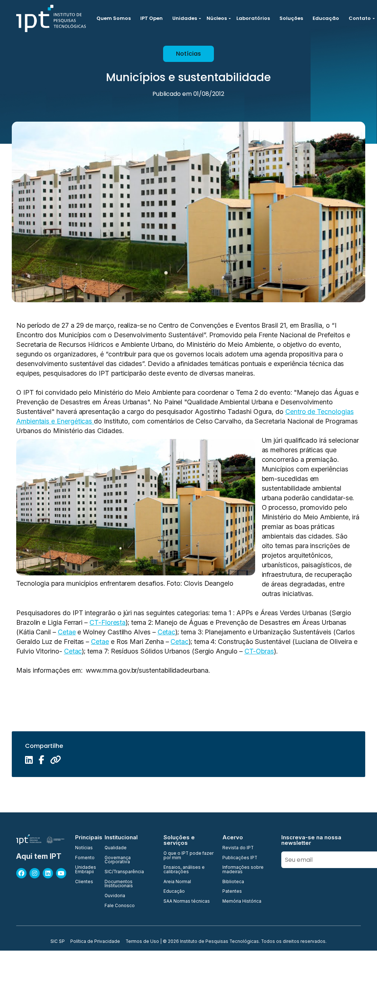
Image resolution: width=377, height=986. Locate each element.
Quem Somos (113, 18)
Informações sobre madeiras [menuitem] (243, 869)
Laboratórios (253, 18)
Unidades (184, 18)
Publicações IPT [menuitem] (239, 858)
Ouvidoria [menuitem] (115, 896)
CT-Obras (259, 651)
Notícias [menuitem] (84, 848)
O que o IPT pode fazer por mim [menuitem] (188, 855)
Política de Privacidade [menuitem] (95, 942)
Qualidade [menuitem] (116, 848)
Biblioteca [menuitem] (233, 882)
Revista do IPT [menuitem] (238, 848)
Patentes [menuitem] (232, 891)
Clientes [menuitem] (84, 882)
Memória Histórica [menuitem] (241, 901)
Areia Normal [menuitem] (177, 882)
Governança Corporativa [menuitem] (118, 860)
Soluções (291, 18)
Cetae (67, 632)
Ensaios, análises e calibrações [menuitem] (184, 869)
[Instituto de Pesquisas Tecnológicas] (51, 18)
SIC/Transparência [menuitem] (124, 872)
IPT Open (151, 18)
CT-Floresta (107, 622)
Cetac (167, 632)
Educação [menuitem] (174, 891)
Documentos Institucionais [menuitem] (119, 884)
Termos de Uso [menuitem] (142, 942)
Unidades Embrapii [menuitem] (85, 869)
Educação (326, 18)
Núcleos (217, 18)
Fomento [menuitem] (85, 858)
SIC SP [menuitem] (57, 942)
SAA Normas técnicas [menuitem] (186, 901)
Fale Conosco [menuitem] (120, 906)
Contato (360, 18)
